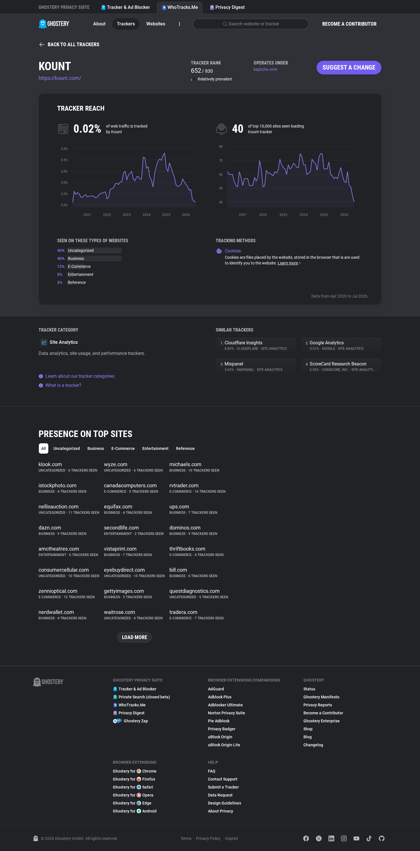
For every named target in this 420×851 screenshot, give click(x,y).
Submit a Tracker (223, 787)
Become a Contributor (349, 24)
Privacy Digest (230, 7)
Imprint (231, 838)
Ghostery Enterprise (321, 721)
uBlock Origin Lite (224, 745)
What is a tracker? (63, 385)
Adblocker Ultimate (225, 705)
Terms (186, 838)
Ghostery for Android (135, 811)
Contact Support (222, 779)
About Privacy (220, 811)
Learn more (288, 263)
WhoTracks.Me (182, 7)
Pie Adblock (218, 721)
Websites (155, 24)
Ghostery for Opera (133, 795)
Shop (308, 729)
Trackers (126, 24)
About (99, 24)
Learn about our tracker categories (79, 376)
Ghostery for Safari (133, 787)
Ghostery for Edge (132, 803)
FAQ (211, 771)
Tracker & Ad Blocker (128, 7)
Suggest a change (349, 67)
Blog (307, 737)
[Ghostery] (54, 24)
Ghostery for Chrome (135, 771)
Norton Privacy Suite (226, 713)
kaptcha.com (265, 69)
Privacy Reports (317, 705)
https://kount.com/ (60, 78)
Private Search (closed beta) (144, 697)
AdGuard (216, 689)
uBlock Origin (220, 737)
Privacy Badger (221, 729)
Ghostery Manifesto (321, 697)
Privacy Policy (208, 838)
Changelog (313, 745)
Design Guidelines (224, 803)
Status (309, 689)
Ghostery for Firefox (134, 779)
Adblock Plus (219, 697)
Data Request (220, 795)
